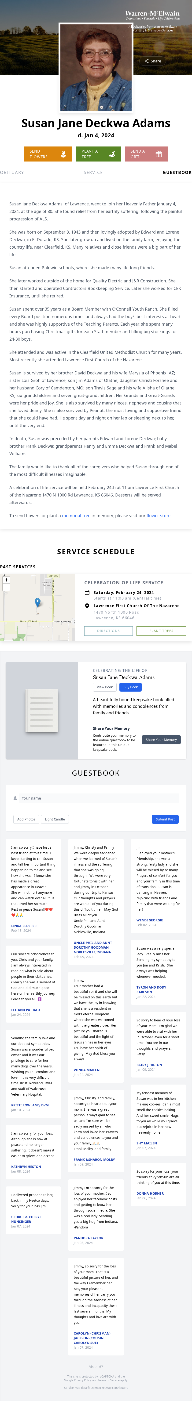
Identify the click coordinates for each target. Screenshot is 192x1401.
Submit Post (165, 819)
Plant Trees (161, 630)
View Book (105, 687)
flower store (158, 515)
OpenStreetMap (101, 1388)
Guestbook (177, 172)
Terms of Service (109, 1380)
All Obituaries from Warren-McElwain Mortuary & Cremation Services (153, 28)
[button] (38, 603)
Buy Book (130, 687)
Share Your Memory (161, 739)
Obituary (12, 172)
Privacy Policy (83, 1380)
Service (93, 172)
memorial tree (76, 515)
